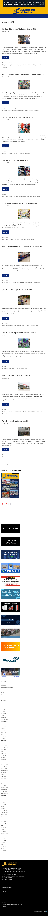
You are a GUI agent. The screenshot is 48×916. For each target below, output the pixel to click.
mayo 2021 (3, 823)
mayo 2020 (3, 846)
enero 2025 (3, 740)
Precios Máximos (19, 239)
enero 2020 (3, 854)
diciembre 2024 (4, 742)
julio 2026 (3, 706)
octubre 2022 (4, 791)
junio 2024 (3, 753)
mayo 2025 (3, 732)
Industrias (3, 689)
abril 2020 (3, 848)
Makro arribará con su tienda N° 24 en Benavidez (16, 375)
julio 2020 (3, 842)
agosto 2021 (3, 818)
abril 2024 (3, 757)
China (4, 153)
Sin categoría (4, 694)
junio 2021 (3, 821)
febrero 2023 (3, 784)
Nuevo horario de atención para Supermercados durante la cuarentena (22, 246)
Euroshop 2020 (14, 65)
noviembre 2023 (4, 766)
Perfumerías (17, 457)
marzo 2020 (3, 850)
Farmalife (11, 368)
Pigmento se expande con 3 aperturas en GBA (15, 421)
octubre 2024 (4, 746)
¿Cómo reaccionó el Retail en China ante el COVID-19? (18, 117)
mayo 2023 (3, 778)
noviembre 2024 (4, 744)
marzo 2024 (3, 759)
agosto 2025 (3, 727)
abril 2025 (3, 734)
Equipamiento (6, 65)
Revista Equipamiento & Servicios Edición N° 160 (12, 904)
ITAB (29, 65)
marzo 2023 (3, 782)
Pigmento (22, 457)
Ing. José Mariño (23, 65)
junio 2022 (3, 799)
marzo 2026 (3, 713)
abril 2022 (3, 802)
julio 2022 (3, 797)
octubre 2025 (4, 723)
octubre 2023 (4, 768)
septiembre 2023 (4, 770)
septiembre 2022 (4, 793)
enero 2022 (3, 808)
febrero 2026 (3, 715)
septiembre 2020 (4, 839)
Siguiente (9, 464)
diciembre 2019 (4, 856)
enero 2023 (3, 785)
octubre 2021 (4, 814)
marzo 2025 (3, 736)
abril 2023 (3, 780)
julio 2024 (3, 751)
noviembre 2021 (4, 812)
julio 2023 (3, 774)
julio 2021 (3, 820)
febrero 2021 (3, 829)
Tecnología (4, 67)
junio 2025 (3, 730)
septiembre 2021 (4, 816)
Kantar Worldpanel (30, 325)
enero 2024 (3, 763)
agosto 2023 (3, 772)
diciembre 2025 (4, 719)
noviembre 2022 (4, 789)
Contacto (4, 906)
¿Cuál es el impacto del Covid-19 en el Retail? (15, 160)
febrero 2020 (4, 852)
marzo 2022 (3, 804)
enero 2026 (3, 717)
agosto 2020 (3, 840)
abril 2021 (3, 825)
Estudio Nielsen (25, 196)
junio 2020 (3, 844)
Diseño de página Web (38, 911)
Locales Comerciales (19, 368)
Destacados (3, 685)
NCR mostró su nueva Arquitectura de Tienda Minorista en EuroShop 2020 (23, 74)
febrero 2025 (3, 738)
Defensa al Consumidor (7, 887)
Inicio (3, 895)
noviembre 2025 (4, 721)
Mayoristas (29, 411)
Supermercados (38, 65)
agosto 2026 (3, 704)
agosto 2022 (3, 795)
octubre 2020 (4, 837)
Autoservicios (6, 282)
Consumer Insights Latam (9, 325)
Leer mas (5, 57)
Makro (24, 411)
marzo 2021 (3, 827)
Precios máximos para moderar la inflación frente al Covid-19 (19, 203)
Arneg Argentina (7, 411)
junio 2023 (3, 776)
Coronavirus (10, 153)
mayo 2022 (3, 801)
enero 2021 (3, 831)
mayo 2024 (3, 755)
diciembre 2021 (4, 810)
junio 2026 (3, 708)
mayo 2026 (3, 710)
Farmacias (5, 368)
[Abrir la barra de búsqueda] (46, 16)
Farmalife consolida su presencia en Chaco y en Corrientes (19, 332)
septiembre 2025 (4, 725)
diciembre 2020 (4, 833)
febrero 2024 (3, 761)
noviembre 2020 (4, 835)
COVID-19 (16, 153)
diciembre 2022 (4, 787)
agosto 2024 (3, 749)
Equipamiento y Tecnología (10, 63)
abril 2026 (3, 711)
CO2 (13, 411)
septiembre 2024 (4, 747)
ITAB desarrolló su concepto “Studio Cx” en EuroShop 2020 (19, 29)
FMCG (23, 325)
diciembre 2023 (4, 765)
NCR (20, 110)
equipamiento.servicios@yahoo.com (12, 881)
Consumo (5, 196)
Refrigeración (35, 411)
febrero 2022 (3, 806)
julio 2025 (3, 729)
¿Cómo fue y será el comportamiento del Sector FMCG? (18, 289)
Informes (5, 237)
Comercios (13, 282)
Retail (32, 65)
